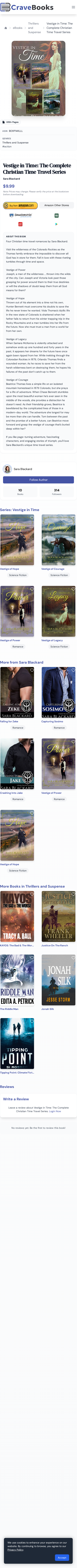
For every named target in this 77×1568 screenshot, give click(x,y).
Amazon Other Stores (56, 205)
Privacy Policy (15, 1549)
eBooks (17, 28)
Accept (62, 1557)
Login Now (55, 1111)
